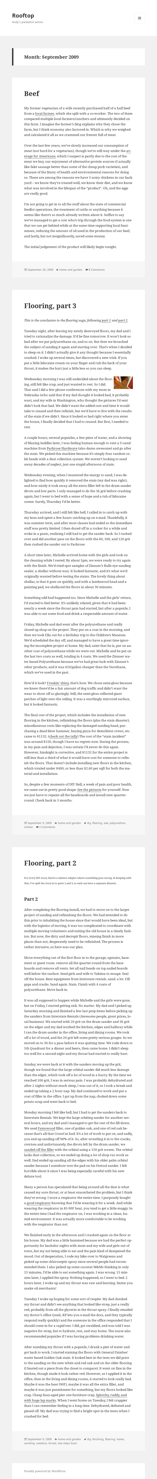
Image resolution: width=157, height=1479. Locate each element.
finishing (98, 1439)
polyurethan (117, 823)
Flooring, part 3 (50, 305)
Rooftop (23, 15)
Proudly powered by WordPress (44, 1471)
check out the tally (63, 736)
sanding (29, 1443)
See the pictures (89, 789)
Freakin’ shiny (58, 683)
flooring (97, 823)
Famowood (46, 1128)
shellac (28, 827)
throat (52, 1443)
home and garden (71, 269)
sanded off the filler (39, 1149)
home (120, 1439)
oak (106, 823)
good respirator (39, 1203)
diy (89, 823)
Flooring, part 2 (50, 862)
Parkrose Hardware (62, 448)
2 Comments (47, 827)
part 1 (106, 320)
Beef (31, 93)
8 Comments (97, 269)
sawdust (41, 1443)
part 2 (123, 320)
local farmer (44, 113)
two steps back (67, 1443)
